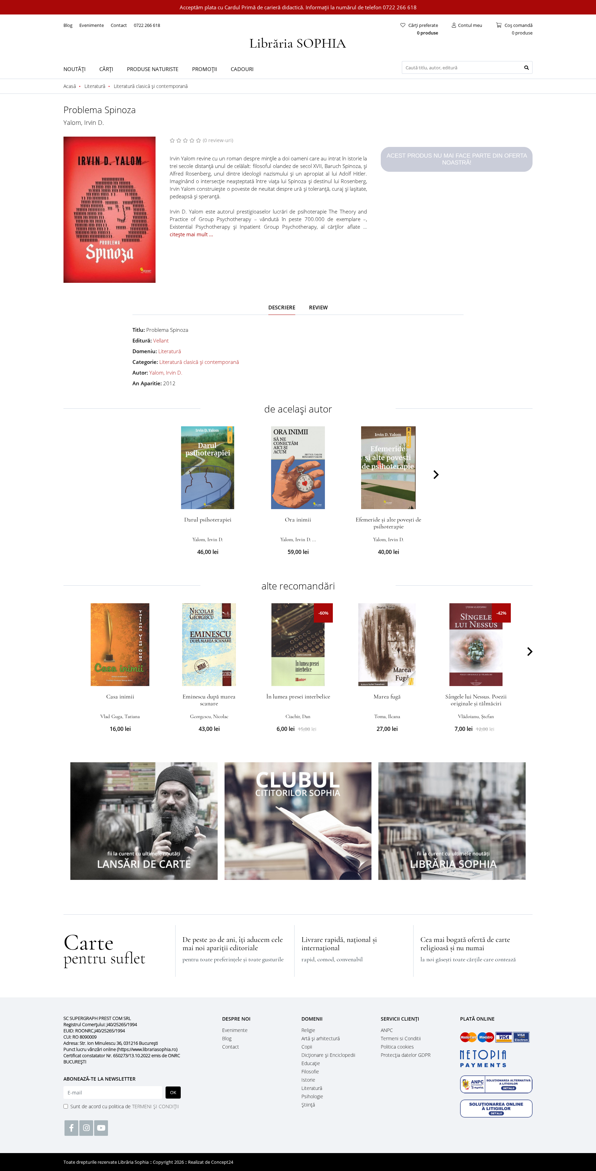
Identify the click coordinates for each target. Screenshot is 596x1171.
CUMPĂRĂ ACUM (208, 500)
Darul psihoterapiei (207, 519)
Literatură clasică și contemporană (199, 361)
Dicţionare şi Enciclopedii (328, 1055)
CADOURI (242, 69)
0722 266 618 (147, 25)
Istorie (308, 1079)
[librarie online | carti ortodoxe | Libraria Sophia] (298, 42)
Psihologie (312, 1096)
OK (173, 1092)
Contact (119, 25)
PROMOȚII (204, 69)
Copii (306, 1046)
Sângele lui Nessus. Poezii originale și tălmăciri (476, 700)
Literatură (169, 351)
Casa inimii (120, 696)
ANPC (387, 1030)
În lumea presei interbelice (298, 696)
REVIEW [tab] (318, 307)
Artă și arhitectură (320, 1038)
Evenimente (91, 25)
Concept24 (222, 1162)
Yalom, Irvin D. (83, 122)
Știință (308, 1104)
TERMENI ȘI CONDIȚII (155, 1106)
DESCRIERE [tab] (281, 307)
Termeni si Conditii (401, 1038)
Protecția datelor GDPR (405, 1055)
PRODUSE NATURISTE (152, 69)
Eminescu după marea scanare (209, 700)
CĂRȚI (106, 69)
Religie (308, 1030)
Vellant (161, 340)
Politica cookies (397, 1046)
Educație (310, 1063)
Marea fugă (387, 696)
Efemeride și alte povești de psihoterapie (388, 523)
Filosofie (310, 1071)
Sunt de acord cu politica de (124, 1106)
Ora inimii (298, 519)
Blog (67, 25)
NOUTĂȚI (74, 69)
